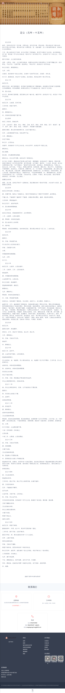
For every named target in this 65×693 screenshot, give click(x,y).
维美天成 (3, 677)
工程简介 (46, 641)
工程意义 (46, 645)
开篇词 (46, 647)
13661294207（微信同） (34, 625)
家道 (24, 653)
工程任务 (46, 643)
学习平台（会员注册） (6, 674)
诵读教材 (25, 651)
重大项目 (46, 649)
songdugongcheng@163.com (33, 627)
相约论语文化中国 (27, 645)
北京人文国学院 (5, 670)
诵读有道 (25, 649)
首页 (24, 641)
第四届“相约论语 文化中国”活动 (9, 672)
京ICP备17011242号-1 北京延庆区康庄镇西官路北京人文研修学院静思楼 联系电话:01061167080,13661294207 (35, 685)
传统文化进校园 (27, 647)
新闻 (24, 643)
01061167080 (33, 623)
